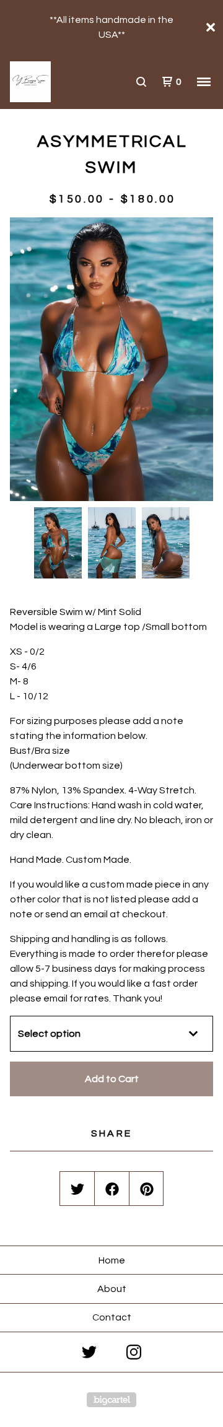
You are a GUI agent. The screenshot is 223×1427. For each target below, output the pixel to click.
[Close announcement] (211, 27)
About (111, 1289)
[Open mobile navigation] (204, 82)
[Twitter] (89, 1352)
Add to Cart (112, 1079)
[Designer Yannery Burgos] (61, 81)
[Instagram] (133, 1352)
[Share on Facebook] (112, 1189)
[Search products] (141, 82)
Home (111, 1260)
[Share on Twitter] (77, 1189)
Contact (111, 1317)
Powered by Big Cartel (111, 1399)
